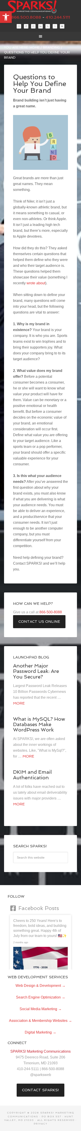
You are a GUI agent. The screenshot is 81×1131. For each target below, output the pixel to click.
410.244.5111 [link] (58, 17)
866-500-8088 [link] (50, 612)
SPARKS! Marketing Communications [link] (40, 6)
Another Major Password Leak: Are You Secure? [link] (36, 671)
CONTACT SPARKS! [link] (40, 1090)
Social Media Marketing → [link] (41, 1009)
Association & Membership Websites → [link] (40, 1021)
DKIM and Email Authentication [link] (32, 774)
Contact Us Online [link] (39, 621)
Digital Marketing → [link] (40, 1032)
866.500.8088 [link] (26, 17)
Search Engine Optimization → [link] (40, 997)
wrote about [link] (36, 283)
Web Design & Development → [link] (40, 985)
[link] (6, 17)
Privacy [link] (40, 1123)
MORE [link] (19, 703)
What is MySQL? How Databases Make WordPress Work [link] (39, 724)
